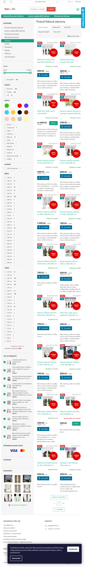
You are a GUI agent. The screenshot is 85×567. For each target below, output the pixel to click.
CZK (69, 2)
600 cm (11, 203)
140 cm (11, 178)
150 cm (11, 184)
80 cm (10, 316)
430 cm (11, 256)
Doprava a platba (9, 528)
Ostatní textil (10, 57)
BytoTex (12, 89)
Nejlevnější (56, 27)
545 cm (11, 222)
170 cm (11, 300)
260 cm (11, 247)
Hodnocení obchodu (10, 531)
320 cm (11, 193)
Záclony (8, 40)
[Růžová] (7, 119)
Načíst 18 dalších (59, 497)
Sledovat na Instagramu (19, 505)
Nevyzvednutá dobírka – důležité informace (17, 542)
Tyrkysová (12, 128)
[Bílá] (13, 105)
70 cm (10, 215)
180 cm (11, 237)
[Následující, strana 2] (59, 503)
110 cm (11, 319)
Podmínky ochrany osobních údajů (14, 539)
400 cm (11, 196)
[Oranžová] (13, 112)
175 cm (11, 310)
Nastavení (16, 558)
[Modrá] (7, 112)
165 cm (11, 288)
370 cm (11, 231)
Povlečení (8, 47)
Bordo (10, 124)
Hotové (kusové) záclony (14, 27)
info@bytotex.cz (53, 526)
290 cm (11, 250)
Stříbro (11, 159)
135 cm (11, 234)
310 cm (11, 190)
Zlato (10, 140)
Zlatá (10, 131)
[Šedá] (19, 119)
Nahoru (60, 509)
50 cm (10, 335)
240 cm (11, 259)
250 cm (11, 294)
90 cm (10, 341)
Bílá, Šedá (11, 143)
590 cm (11, 244)
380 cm (11, 206)
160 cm (11, 253)
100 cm (11, 209)
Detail (53, 123)
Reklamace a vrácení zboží (12, 534)
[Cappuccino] (13, 119)
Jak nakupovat (40, 2)
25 (63, 503)
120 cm (11, 218)
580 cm (11, 240)
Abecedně (57, 32)
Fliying (11, 92)
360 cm (11, 262)
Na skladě (12, 80)
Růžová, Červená (14, 156)
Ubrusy (7, 50)
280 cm (11, 212)
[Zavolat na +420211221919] (6, 2)
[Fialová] (26, 105)
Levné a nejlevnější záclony (15, 31)
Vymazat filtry (16, 346)
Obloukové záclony (12, 34)
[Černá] (19, 112)
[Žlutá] (26, 119)
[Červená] (19, 105)
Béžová (11, 137)
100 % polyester (14, 168)
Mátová (11, 146)
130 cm (11, 303)
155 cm (11, 281)
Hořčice (11, 153)
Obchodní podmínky (10, 536)
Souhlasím (73, 549)
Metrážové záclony (12, 37)
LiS (10, 95)
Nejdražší (67, 27)
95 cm (10, 325)
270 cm (11, 313)
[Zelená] (7, 105)
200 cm (11, 228)
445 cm (11, 225)
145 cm (11, 181)
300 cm (11, 187)
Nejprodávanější (43, 32)
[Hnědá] (26, 112)
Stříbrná (11, 134)
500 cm (11, 200)
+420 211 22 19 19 (53, 529)
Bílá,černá (11, 150)
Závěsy (7, 44)
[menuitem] (13, 16)
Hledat (51, 9)
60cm (10, 338)
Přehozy (8, 53)
